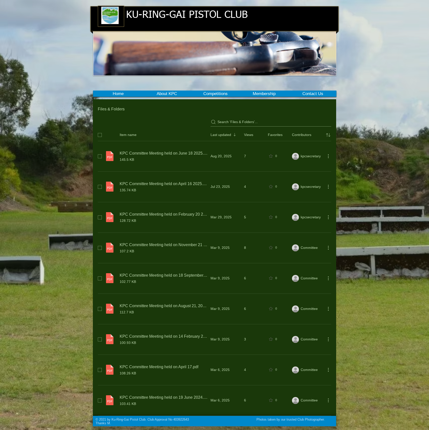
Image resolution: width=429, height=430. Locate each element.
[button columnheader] (328, 135)
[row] (214, 134)
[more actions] (328, 156)
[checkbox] (100, 135)
